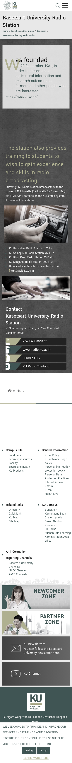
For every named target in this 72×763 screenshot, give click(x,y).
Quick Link (15, 513)
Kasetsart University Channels (21, 565)
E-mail (49, 490)
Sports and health (19, 467)
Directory (14, 509)
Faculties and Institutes (22, 31)
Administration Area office (58, 537)
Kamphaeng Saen (55, 513)
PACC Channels (18, 574)
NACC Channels (18, 570)
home (5, 31)
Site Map (14, 521)
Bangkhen (41, 31)
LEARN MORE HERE (36, 758)
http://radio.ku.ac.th (22, 270)
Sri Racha (50, 529)
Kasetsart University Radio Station (19, 35)
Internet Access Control (54, 484)
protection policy (57, 469)
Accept (43, 750)
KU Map (13, 517)
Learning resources (20, 459)
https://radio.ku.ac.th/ (21, 97)
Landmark (15, 455)
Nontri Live (51, 494)
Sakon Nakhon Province (54, 522)
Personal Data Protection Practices (57, 476)
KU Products (16, 470)
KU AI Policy (52, 455)
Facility (13, 463)
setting (29, 750)
